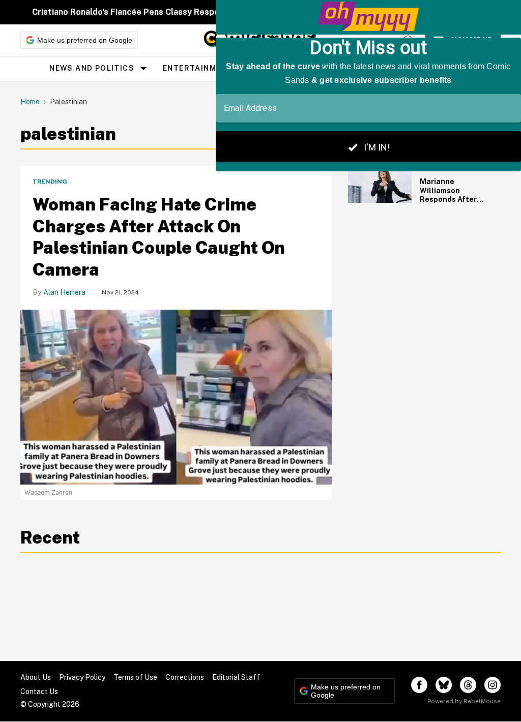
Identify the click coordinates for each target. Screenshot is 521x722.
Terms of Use (135, 677)
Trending (50, 181)
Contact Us (39, 691)
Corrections (184, 677)
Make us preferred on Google (84, 40)
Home (30, 102)
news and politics (91, 68)
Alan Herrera (64, 292)
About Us (35, 677)
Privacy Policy (82, 677)
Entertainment (198, 68)
